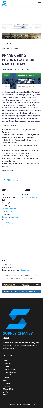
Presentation (10, 211)
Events (5, 392)
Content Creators (10, 372)
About (5, 395)
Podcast (7, 383)
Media (5, 381)
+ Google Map (24, 270)
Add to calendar (12, 180)
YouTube (7, 386)
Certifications (9, 375)
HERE (10, 170)
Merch (6, 378)
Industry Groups (10, 369)
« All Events (6, 43)
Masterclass (14, 217)
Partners (7, 366)
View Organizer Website (29, 197)
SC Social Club (8, 389)
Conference (5, 209)
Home (5, 361)
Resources (7, 364)
